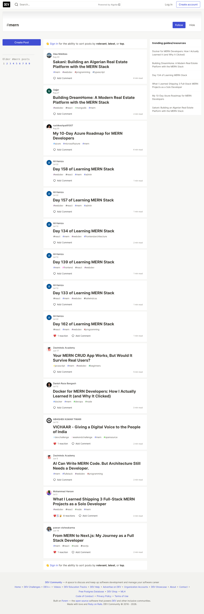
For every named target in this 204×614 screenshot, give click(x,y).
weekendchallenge (81, 437)
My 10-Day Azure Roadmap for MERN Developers (88, 135)
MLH (123, 591)
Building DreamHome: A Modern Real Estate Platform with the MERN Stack (94, 100)
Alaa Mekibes (60, 54)
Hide (192, 25)
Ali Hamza (58, 161)
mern (56, 72)
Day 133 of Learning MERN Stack (83, 293)
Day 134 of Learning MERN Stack (83, 231)
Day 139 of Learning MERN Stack (83, 262)
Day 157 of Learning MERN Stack (83, 200)
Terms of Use (121, 596)
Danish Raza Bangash (64, 383)
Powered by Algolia (108, 4)
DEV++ (47, 586)
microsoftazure (71, 143)
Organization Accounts (136, 586)
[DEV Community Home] (7, 4)
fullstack (67, 473)
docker (57, 401)
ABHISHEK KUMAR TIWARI (67, 419)
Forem (65, 600)
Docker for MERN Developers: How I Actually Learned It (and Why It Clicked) (94, 393)
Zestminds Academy (64, 347)
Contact (183, 586)
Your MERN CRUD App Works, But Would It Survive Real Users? (92, 358)
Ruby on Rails (95, 604)
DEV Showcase (159, 586)
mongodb (80, 107)
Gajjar (56, 89)
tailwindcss (90, 298)
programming (82, 72)
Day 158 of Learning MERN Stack (83, 169)
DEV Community (53, 582)
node (88, 401)
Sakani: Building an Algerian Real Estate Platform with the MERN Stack (90, 64)
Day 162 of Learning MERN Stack (83, 324)
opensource (110, 437)
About (173, 586)
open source (82, 600)
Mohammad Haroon (63, 491)
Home (18, 586)
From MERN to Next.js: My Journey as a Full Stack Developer (93, 538)
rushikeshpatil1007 (63, 125)
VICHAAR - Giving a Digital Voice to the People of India (96, 429)
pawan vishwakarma (64, 527)
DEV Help (95, 586)
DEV (114, 600)
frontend (67, 267)
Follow (179, 25)
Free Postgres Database (91, 591)
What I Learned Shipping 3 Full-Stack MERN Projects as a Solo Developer (94, 501)
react (69, 107)
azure (57, 143)
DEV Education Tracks (75, 586)
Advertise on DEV (112, 586)
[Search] (16, 4)
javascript (59, 365)
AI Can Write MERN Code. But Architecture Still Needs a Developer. (97, 466)
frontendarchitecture (95, 236)
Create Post (22, 42)
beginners (95, 365)
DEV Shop (112, 591)
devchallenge (61, 437)
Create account (188, 4)
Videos (57, 586)
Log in (168, 4)
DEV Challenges (32, 586)
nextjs (84, 545)
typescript (99, 72)
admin (88, 174)
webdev (67, 72)
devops (78, 401)
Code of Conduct (85, 596)
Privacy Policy (104, 596)
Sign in (54, 43)
